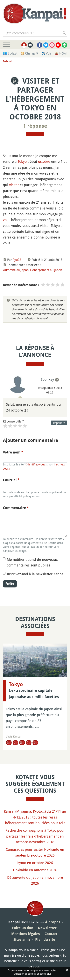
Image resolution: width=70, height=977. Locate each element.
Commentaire (16, 508)
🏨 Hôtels (61, 53)
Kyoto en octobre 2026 (35, 862)
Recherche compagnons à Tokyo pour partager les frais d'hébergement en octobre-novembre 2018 (35, 836)
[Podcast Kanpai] (64, 45)
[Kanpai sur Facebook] (39, 45)
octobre (44, 161)
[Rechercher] (64, 33)
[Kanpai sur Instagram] (52, 45)
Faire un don (22, 928)
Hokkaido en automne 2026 (35, 870)
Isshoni (7, 61)
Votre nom (13, 452)
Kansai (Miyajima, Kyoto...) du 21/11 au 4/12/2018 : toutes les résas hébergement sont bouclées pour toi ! (35, 817)
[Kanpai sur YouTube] (58, 45)
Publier (9, 583)
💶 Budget (10, 53)
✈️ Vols (46, 53)
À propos (52, 922)
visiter (14, 184)
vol (5, 219)
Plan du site (45, 939)
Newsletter (47, 928)
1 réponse (35, 126)
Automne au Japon (16, 270)
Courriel (11, 480)
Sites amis (22, 939)
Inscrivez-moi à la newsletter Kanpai (36, 574)
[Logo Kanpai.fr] (35, 14)
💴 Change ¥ (29, 53)
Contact (51, 934)
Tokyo (22, 161)
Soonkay (47, 379)
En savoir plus (44, 973)
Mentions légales (25, 934)
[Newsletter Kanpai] (30, 45)
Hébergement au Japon (46, 270)
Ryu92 (17, 260)
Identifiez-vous (35, 464)
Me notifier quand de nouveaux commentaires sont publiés (32, 562)
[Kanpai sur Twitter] (45, 45)
